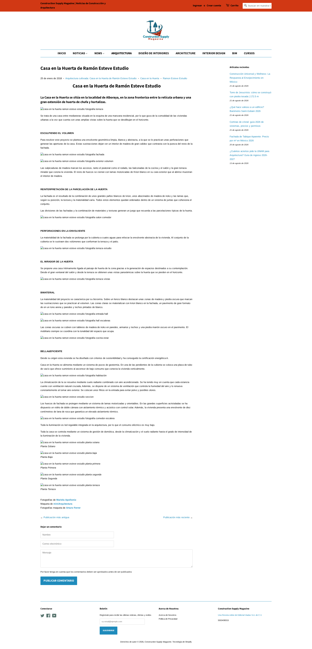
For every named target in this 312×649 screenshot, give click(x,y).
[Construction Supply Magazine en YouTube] (54, 616)
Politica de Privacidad (168, 619)
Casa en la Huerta (149, 78)
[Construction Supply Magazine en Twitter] (42, 616)
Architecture (186, 53)
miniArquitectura (62, 503)
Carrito (235, 5)
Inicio (62, 53)
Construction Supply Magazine (158, 642)
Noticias (79, 53)
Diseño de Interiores (153, 53)
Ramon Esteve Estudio (175, 78)
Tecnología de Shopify (182, 642)
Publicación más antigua (56, 517)
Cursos (249, 53)
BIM (234, 53)
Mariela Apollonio (66, 499)
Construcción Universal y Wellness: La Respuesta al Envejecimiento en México (250, 77)
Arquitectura (121, 53)
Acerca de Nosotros (167, 615)
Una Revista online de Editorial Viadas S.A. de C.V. (240, 615)
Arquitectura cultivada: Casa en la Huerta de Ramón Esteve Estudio (100, 78)
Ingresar (197, 5)
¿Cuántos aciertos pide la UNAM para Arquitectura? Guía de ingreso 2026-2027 (249, 155)
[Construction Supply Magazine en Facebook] (48, 616)
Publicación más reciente (176, 517)
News (98, 53)
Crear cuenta (214, 5)
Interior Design (213, 53)
